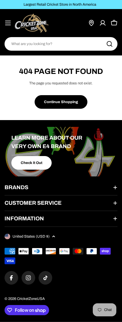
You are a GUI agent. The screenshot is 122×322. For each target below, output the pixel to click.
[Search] (109, 43)
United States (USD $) (31, 236)
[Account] (102, 23)
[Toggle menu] (8, 23)
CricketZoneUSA (31, 299)
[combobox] (61, 44)
